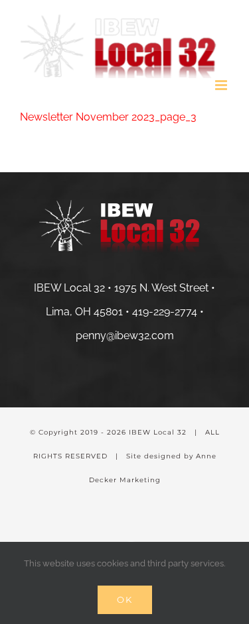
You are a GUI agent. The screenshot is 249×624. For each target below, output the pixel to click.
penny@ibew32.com (125, 335)
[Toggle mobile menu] (222, 85)
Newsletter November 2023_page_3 (108, 117)
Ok (125, 599)
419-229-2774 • (168, 311)
